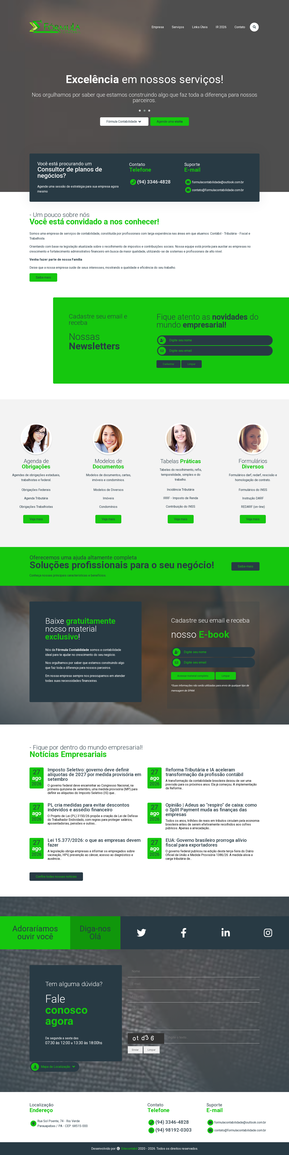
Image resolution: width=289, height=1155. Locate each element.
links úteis (200, 27)
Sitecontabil (129, 1148)
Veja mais (36, 519)
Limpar (191, 364)
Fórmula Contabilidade (121, 121)
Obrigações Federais (36, 490)
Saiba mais (43, 277)
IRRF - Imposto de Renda (180, 498)
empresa (158, 27)
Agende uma (170, 121)
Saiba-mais (245, 566)
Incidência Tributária (180, 489)
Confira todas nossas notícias (56, 876)
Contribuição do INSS (180, 506)
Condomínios (108, 507)
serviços (178, 27)
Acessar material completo (192, 675)
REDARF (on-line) (253, 507)
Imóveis (108, 498)
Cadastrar (168, 364)
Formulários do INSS (253, 490)
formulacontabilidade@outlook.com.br (218, 182)
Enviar (135, 1049)
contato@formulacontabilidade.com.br (218, 190)
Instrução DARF (253, 498)
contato (240, 27)
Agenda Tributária (36, 498)
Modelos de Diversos (108, 490)
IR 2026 (221, 27)
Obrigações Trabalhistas (36, 507)
